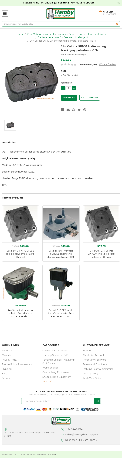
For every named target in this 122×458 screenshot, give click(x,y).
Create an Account (93, 355)
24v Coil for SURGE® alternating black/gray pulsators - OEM (63, 40)
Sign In (87, 350)
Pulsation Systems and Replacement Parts (81, 34)
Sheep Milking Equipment (56, 376)
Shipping (7, 369)
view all (46, 381)
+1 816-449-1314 (73, 429)
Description (9, 142)
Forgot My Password (94, 359)
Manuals (6, 355)
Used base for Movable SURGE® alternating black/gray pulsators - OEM (61, 253)
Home (20, 34)
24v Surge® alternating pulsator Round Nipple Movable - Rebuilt (20, 313)
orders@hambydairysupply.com (82, 434)
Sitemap (6, 378)
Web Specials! (50, 367)
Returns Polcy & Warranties (98, 369)
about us (7, 350)
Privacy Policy (9, 359)
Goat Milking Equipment (56, 372)
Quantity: (66, 82)
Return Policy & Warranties (17, 364)
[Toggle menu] (5, 13)
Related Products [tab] (12, 197)
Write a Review (107, 64)
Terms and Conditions (95, 364)
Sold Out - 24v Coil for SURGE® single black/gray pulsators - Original (101, 253)
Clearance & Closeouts (54, 350)
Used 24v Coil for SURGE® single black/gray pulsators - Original (20, 253)
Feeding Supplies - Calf (55, 355)
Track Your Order (92, 378)
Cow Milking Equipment (40, 34)
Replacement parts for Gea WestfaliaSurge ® (63, 37)
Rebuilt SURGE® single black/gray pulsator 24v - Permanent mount (61, 313)
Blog (4, 373)
